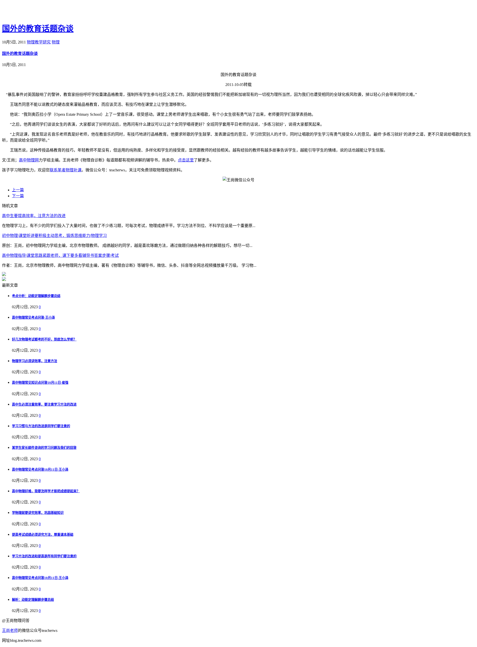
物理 (56, 42)
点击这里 (186, 160)
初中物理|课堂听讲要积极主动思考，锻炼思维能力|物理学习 (54, 235)
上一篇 (18, 190)
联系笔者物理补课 (65, 170)
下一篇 (18, 196)
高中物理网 (29, 160)
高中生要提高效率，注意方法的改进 (34, 216)
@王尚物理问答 (29, 11)
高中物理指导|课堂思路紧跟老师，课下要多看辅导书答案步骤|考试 (60, 255)
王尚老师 (10, 630)
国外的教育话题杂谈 (38, 28)
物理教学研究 (39, 42)
